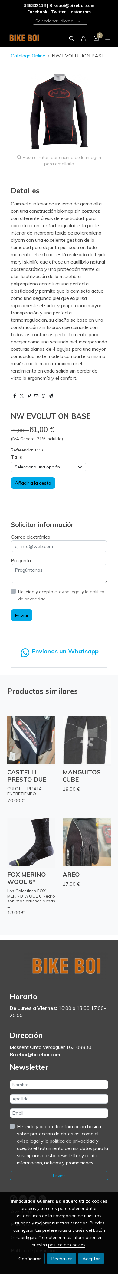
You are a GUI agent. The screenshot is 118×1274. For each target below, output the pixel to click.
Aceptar (91, 1259)
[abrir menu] (107, 38)
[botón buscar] (71, 38)
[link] (24, 38)
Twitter (59, 12)
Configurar (29, 1259)
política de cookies (66, 1244)
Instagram (80, 12)
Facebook (37, 12)
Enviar (21, 615)
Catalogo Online (28, 56)
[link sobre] (59, 969)
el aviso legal (68, 591)
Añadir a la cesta (33, 483)
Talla (17, 457)
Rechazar (61, 1259)
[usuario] (83, 38)
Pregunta (21, 560)
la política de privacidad (70, 1141)
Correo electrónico (30, 537)
